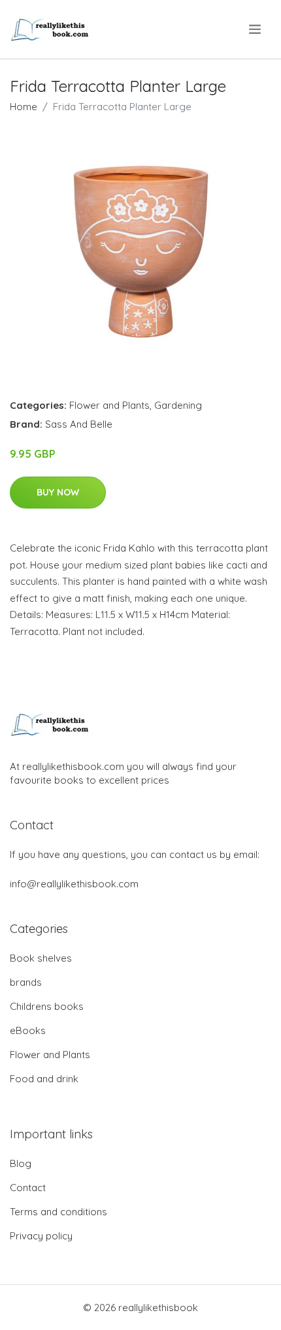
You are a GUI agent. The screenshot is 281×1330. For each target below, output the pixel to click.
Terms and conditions (58, 1211)
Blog (20, 1163)
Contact (28, 1187)
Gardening (178, 405)
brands (26, 982)
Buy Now (58, 492)
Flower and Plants (109, 405)
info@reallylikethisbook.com (74, 884)
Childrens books (47, 1006)
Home (23, 106)
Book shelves (41, 958)
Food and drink (44, 1078)
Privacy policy (41, 1236)
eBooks (28, 1030)
